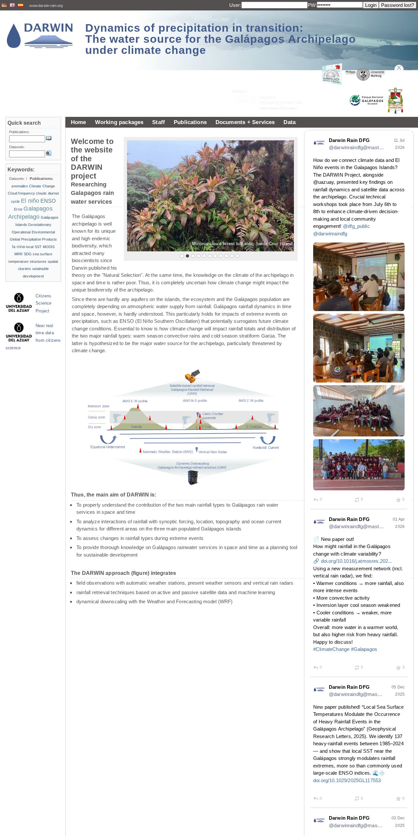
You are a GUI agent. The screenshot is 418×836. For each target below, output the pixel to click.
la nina (18, 246)
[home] (40, 35)
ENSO (48, 201)
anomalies (19, 186)
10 (231, 256)
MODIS (49, 247)
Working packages (119, 122)
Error (18, 209)
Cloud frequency (21, 193)
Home (78, 122)
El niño (30, 200)
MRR (18, 254)
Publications (190, 122)
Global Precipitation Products (33, 239)
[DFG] (271, 85)
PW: (312, 5)
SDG (28, 254)
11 (237, 256)
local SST (33, 247)
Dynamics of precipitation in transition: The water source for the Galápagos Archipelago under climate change (220, 39)
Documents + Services (245, 122)
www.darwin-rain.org (46, 6)
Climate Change (42, 186)
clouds (41, 193)
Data (289, 122)
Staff (158, 122)
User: (235, 5)
